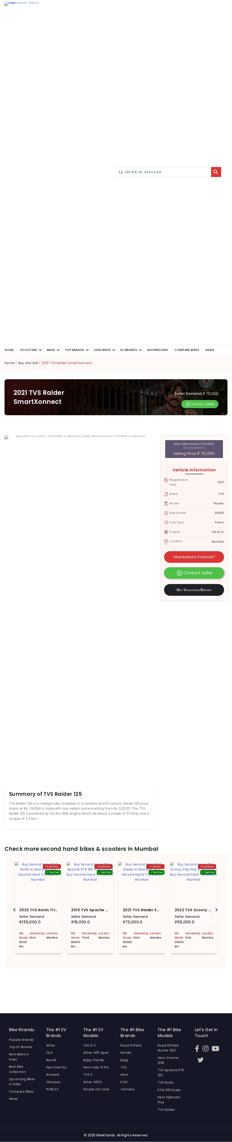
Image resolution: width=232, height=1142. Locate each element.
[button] (40, 350)
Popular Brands (21, 1039)
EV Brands (128, 350)
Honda (126, 1052)
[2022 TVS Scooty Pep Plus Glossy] (194, 882)
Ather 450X (92, 1082)
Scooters (28, 350)
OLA (49, 1052)
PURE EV (52, 1089)
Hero (124, 1074)
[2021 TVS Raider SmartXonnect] (142, 882)
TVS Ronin (166, 1082)
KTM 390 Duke (169, 1090)
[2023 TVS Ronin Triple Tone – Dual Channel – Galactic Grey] (38, 882)
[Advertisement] (81, 988)
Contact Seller (203, 404)
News (209, 350)
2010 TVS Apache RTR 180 (95, 910)
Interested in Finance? (194, 557)
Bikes (51, 350)
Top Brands (74, 350)
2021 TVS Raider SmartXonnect (153, 910)
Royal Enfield (131, 1045)
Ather (50, 1045)
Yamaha (128, 1089)
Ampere (52, 1074)
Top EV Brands (20, 1047)
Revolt (51, 1060)
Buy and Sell (28, 363)
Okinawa (53, 1082)
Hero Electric (56, 1067)
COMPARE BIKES (187, 350)
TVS (124, 1067)
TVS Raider (166, 1109)
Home (9, 350)
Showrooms (157, 350)
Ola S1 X (89, 1045)
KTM (124, 1082)
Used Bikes (102, 350)
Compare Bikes (21, 1091)
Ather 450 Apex (96, 1052)
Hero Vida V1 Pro (96, 1067)
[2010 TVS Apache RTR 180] (90, 882)
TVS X (88, 1074)
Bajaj (124, 1060)
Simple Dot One (96, 1089)
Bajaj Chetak (93, 1060)
